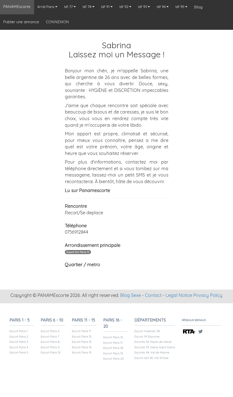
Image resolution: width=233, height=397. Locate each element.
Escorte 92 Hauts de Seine (153, 342)
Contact (153, 295)
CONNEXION (57, 21)
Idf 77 (69, 7)
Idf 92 (124, 7)
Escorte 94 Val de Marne (151, 352)
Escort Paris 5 (19, 352)
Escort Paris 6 (50, 331)
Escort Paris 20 (113, 358)
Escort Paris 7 (50, 336)
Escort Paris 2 (19, 336)
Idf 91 (106, 7)
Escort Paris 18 (113, 348)
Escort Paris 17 (113, 342)
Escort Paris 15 (81, 352)
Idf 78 (87, 7)
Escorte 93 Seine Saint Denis (154, 347)
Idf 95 (180, 7)
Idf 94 (162, 7)
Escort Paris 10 (51, 352)
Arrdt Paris (46, 7)
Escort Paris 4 (19, 347)
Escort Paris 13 (81, 342)
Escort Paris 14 (81, 347)
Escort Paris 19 (113, 353)
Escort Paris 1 (19, 331)
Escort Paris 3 (19, 342)
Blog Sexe (130, 295)
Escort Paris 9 (50, 347)
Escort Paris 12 (81, 336)
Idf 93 (143, 7)
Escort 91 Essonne (147, 336)
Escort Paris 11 (81, 331)
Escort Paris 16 (113, 337)
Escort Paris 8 (50, 342)
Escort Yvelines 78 (147, 331)
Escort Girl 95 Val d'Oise (151, 358)
